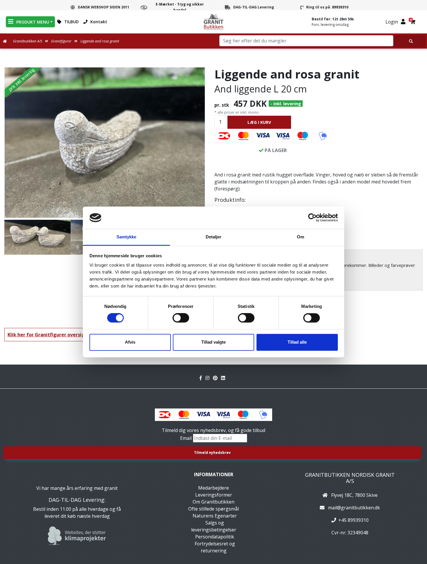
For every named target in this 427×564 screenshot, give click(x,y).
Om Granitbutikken (213, 502)
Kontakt (98, 21)
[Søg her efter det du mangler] (410, 41)
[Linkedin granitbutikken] (224, 378)
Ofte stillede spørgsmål (213, 509)
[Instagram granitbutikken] (209, 378)
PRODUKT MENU (32, 22)
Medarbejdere (213, 488)
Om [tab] (300, 236)
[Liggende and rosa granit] (105, 142)
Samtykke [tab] (126, 236)
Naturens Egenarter (215, 516)
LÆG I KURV (259, 122)
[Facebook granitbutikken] (202, 378)
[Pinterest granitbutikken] (217, 378)
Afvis (130, 342)
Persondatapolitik (214, 536)
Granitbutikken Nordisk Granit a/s (350, 478)
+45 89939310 (353, 520)
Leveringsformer (213, 495)
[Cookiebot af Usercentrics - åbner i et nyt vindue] (312, 217)
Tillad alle (297, 342)
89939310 (340, 7)
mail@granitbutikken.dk (354, 507)
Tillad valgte (213, 342)
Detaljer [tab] (214, 236)
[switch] (181, 318)
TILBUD (71, 21)
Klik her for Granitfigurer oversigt (47, 334)
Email (186, 438)
